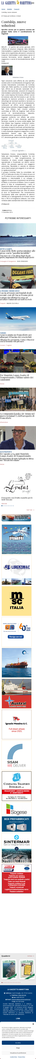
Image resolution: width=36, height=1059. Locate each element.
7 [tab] (11, 505)
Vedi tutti (29, 510)
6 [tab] (10, 505)
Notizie (2, 384)
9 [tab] (15, 982)
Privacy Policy (21, 1057)
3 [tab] (5, 505)
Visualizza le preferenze (18, 1053)
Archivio (30, 956)
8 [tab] (13, 505)
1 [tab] (1, 505)
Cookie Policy (13, 1057)
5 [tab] (8, 505)
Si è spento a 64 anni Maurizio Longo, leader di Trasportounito (15, 454)
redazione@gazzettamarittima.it (20, 999)
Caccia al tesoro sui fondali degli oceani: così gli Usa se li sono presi (16, 293)
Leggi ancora (18, 501)
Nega (18, 1048)
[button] (33, 1024)
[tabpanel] (18, 501)
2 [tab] (3, 505)
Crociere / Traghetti (6, 345)
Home (3, 9)
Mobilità (9, 9)
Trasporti (16, 9)
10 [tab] (16, 982)
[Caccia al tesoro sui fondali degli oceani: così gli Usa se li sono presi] (18, 277)
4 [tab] (6, 505)
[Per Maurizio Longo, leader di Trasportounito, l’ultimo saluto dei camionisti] (18, 361)
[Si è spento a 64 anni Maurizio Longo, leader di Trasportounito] (18, 438)
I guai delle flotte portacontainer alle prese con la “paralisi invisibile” (17, 251)
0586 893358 (22, 995)
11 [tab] (18, 982)
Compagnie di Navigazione (8, 261)
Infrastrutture (4, 422)
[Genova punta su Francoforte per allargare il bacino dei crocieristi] (18, 319)
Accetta (18, 1043)
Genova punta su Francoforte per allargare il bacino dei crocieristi (16, 335)
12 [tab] (19, 982)
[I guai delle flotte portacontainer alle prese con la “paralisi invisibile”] (18, 235)
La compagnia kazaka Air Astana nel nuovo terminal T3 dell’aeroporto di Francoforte (17, 415)
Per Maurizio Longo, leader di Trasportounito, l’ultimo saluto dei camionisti (16, 377)
